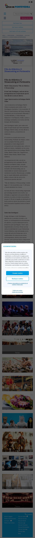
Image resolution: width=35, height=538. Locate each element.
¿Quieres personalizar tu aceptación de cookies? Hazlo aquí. (17, 284)
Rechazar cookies (17, 278)
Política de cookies (17, 290)
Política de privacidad (17, 292)
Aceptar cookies (17, 273)
